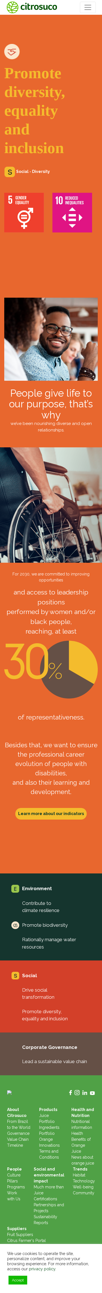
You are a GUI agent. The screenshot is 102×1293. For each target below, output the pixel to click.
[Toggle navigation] (88, 7)
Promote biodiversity (45, 925)
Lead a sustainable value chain (54, 1061)
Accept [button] (18, 1280)
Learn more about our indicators (51, 813)
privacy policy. (42, 1268)
